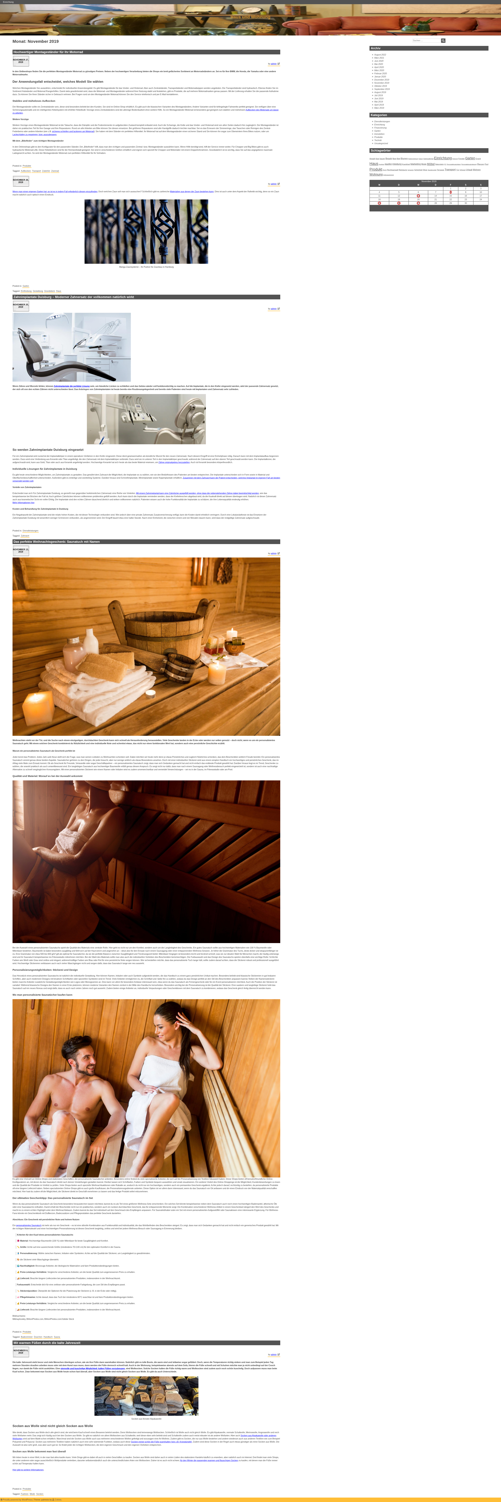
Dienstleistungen (30, 531)
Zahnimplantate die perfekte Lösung (72, 386)
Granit (478, 159)
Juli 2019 (378, 95)
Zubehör (46, 171)
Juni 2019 (378, 98)
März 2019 (379, 108)
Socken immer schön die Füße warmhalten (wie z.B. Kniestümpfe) (161, 1442)
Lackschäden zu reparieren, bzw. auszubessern (34, 134)
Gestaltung (38, 291)
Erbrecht (455, 159)
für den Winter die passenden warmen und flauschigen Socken (209, 1460)
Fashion (24, 1494)
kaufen (388, 164)
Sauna (57, 1337)
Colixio (58, 1500)
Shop (425, 170)
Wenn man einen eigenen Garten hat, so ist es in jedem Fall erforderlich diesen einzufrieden (55, 191)
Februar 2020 (380, 73)
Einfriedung (26, 291)
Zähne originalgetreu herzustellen (174, 462)
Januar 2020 (380, 77)
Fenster (461, 159)
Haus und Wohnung (250, 17)
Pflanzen (480, 164)
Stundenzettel (432, 170)
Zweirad (55, 171)
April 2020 (379, 67)
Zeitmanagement (388, 175)
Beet (394, 159)
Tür (457, 170)
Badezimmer (27, 1337)
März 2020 (379, 70)
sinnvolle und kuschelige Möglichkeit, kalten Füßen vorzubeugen (93, 1368)
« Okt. (425, 210)
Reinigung (403, 170)
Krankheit (406, 164)
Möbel (431, 163)
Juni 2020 (378, 61)
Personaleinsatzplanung (468, 164)
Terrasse (440, 170)
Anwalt (372, 159)
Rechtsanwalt (392, 170)
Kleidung (397, 164)
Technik (378, 140)
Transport (36, 171)
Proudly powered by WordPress (17, 1500)
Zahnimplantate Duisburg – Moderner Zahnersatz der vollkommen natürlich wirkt (74, 297)
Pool (486, 164)
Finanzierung (380, 128)
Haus (58, 291)
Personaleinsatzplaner (454, 164)
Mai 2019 (378, 102)
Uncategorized (381, 143)
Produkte (27, 166)
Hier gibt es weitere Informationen (28, 1470)
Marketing (415, 164)
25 (379, 203)
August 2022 (380, 55)
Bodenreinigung (413, 159)
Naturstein (439, 164)
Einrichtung (8, 2)
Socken (39, 1494)
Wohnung (376, 174)
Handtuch (48, 1337)
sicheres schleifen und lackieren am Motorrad (73, 131)
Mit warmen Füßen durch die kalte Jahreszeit (47, 1343)
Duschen (38, 1337)
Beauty (389, 158)
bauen (382, 159)
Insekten (381, 164)
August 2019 (380, 92)
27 (418, 203)
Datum (421, 159)
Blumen (404, 158)
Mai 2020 (378, 64)
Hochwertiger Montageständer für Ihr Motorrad (48, 52)
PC (445, 164)
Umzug (463, 170)
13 (418, 196)
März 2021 (379, 58)
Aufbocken (26, 171)
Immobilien (379, 134)
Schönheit (418, 170)
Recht (385, 170)
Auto (377, 159)
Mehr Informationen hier (23, 503)
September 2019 (382, 89)
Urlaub (469, 170)
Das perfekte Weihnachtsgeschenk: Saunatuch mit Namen (57, 541)
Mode (32, 1494)
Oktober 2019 (380, 86)
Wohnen (477, 170)
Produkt (375, 169)
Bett (398, 159)
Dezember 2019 (381, 80)
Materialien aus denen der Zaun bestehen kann (192, 191)
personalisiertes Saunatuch (28, 1225)
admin (274, 64)
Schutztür (411, 170)
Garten (26, 286)
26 (399, 203)
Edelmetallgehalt (428, 159)
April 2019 (379, 105)
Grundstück (49, 291)
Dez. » (433, 210)
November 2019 (381, 83)
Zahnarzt (25, 536)
